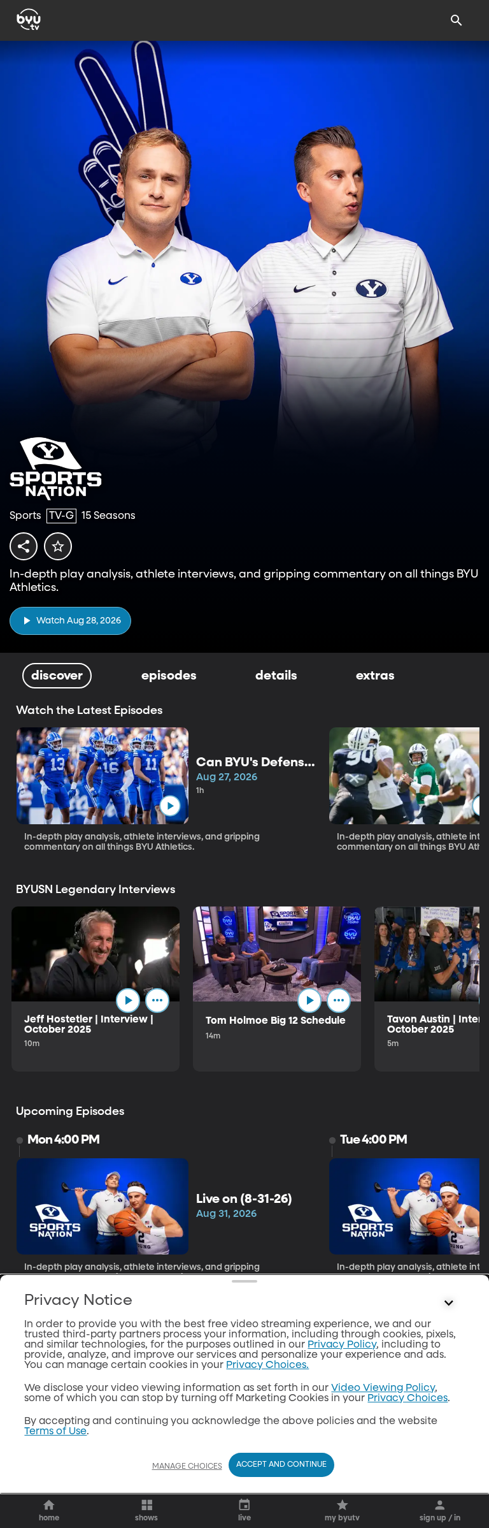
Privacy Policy (342, 1345)
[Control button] (449, 1304)
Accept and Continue (281, 1465)
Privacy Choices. (267, 1365)
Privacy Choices (407, 1398)
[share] (24, 546)
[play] (169, 805)
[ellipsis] (157, 1000)
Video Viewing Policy (383, 1388)
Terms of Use (55, 1432)
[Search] (456, 20)
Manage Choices (187, 1467)
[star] (58, 546)
